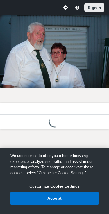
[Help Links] (77, 7)
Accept (54, 198)
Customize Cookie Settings (54, 186)
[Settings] (65, 7)
